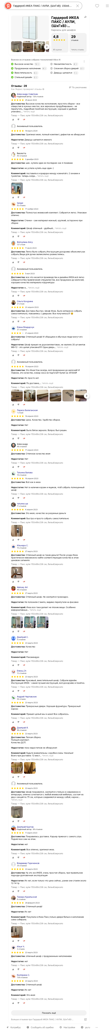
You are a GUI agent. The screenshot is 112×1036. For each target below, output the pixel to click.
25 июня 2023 (31, 100)
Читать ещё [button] (29, 111)
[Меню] (107, 6)
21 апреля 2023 (31, 333)
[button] (16, 46)
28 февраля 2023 (32, 903)
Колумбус (15, 1027)
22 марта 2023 (31, 733)
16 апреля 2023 (31, 478)
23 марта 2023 (31, 643)
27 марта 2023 (31, 551)
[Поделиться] (85, 17)
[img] (17, 100)
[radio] (13, 119)
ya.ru (87, 1027)
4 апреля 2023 (31, 509)
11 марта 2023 (31, 833)
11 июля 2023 (31, 248)
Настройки (69, 1027)
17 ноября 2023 (31, 209)
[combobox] (42, 6)
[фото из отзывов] (17, 189)
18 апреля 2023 (31, 416)
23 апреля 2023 (32, 307)
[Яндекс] (8, 6)
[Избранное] (97, 6)
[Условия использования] (84, 61)
